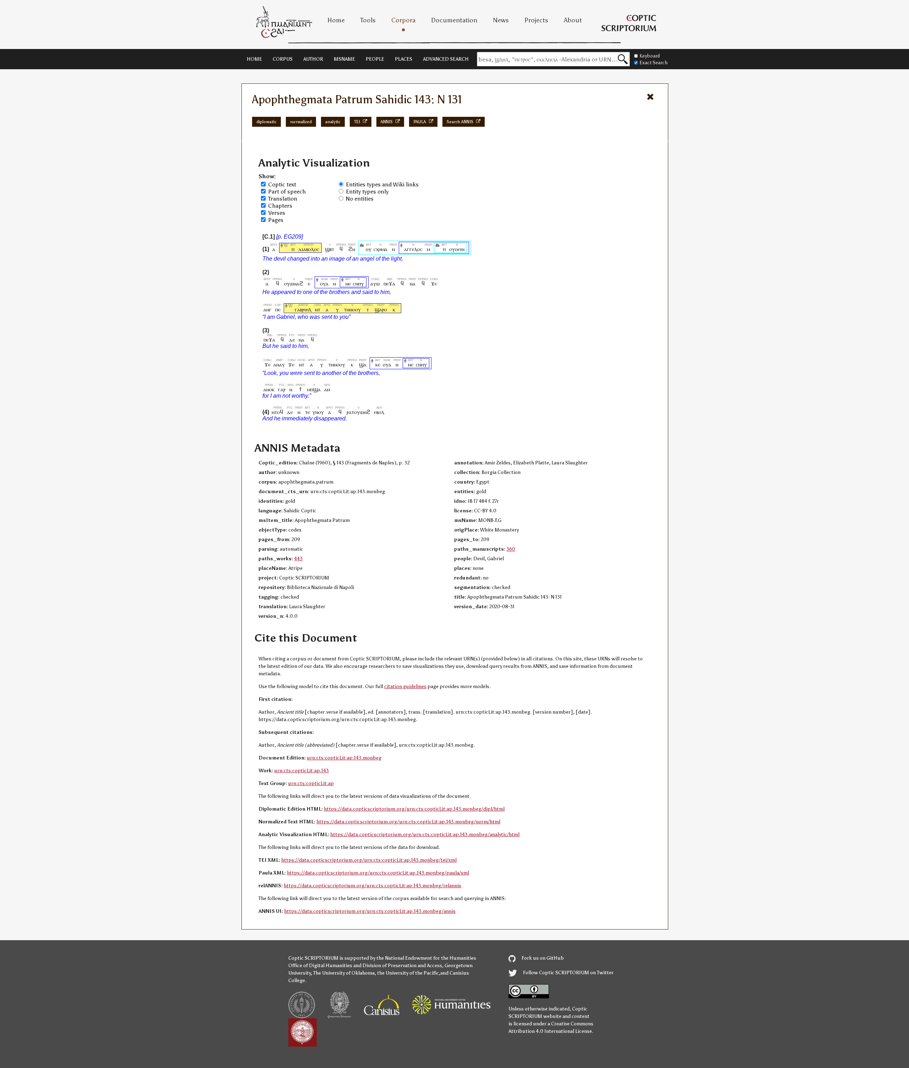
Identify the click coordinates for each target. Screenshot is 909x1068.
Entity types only (367, 191)
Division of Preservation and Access (402, 966)
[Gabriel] (291, 309)
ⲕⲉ (378, 364)
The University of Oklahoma (344, 973)
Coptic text (282, 184)
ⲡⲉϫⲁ (389, 283)
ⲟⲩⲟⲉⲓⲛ (456, 249)
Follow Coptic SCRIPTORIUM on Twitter (568, 973)
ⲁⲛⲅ (267, 309)
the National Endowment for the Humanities (426, 958)
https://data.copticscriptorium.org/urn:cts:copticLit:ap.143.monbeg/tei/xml (369, 860)
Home (336, 20)
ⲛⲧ (317, 309)
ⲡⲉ (278, 309)
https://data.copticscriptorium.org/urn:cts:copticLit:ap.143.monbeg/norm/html (408, 822)
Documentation (454, 20)
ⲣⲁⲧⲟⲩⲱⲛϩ (358, 412)
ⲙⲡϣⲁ (314, 389)
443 (298, 559)
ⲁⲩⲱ (375, 283)
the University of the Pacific (408, 973)
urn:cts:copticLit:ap (311, 783)
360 (510, 549)
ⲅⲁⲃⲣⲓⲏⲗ (303, 309)
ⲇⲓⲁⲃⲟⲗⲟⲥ (308, 249)
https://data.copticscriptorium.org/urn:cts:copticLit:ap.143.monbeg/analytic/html (424, 835)
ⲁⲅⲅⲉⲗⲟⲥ (413, 249)
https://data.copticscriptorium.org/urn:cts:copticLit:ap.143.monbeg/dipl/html (414, 809)
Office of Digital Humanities (320, 966)
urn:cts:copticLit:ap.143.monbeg (344, 758)
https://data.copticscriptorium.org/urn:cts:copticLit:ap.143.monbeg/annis (370, 911)
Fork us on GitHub (542, 958)
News (501, 20)
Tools (368, 20)
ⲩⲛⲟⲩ (318, 412)
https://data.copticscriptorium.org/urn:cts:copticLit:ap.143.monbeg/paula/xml (378, 873)
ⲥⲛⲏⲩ (358, 283)
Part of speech (287, 191)
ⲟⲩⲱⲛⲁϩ (293, 283)
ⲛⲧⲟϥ (277, 412)
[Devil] (286, 249)
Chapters (280, 205)
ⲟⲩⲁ (324, 283)
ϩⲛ (351, 249)
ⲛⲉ (348, 283)
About (573, 20)
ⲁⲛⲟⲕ (268, 389)
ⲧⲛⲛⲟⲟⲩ (352, 309)
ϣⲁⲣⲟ (381, 309)
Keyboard (649, 56)
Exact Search (653, 63)
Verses (276, 212)
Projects (536, 20)
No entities (360, 198)
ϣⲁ (362, 364)
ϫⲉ (434, 283)
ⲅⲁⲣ (281, 389)
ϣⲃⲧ (329, 249)
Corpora (403, 20)
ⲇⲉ (292, 340)
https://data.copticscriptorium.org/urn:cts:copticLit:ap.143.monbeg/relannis (372, 886)
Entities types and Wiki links (382, 184)
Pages (275, 220)
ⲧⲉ (307, 412)
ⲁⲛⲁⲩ (279, 364)
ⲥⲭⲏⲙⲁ (380, 249)
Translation (282, 198)
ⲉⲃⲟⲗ (379, 412)
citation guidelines (405, 686)
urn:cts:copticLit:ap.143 (301, 771)
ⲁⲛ (327, 389)
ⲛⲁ (412, 283)
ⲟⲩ (368, 249)
